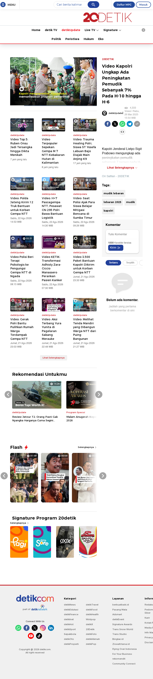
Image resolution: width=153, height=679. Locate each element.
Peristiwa (72, 39)
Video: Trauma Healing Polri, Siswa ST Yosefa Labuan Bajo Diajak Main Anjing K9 (84, 149)
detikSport (70, 629)
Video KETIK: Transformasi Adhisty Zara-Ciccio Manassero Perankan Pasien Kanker (52, 268)
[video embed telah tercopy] (122, 132)
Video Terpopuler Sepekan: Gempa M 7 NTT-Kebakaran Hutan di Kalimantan (53, 151)
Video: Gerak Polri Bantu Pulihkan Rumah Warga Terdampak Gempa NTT (21, 329)
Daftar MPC (124, 4)
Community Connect (123, 663)
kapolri (108, 210)
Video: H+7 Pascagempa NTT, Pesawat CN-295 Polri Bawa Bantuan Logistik (52, 208)
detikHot (69, 624)
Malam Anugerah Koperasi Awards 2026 (89, 418)
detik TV (51, 30)
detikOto (69, 639)
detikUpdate (71, 30)
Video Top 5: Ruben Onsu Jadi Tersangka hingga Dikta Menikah (21, 147)
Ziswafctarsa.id (121, 644)
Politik (56, 39)
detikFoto (91, 634)
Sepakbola (70, 634)
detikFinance (71, 614)
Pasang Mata (119, 609)
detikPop (91, 644)
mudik (130, 202)
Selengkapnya (86, 447)
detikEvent (118, 619)
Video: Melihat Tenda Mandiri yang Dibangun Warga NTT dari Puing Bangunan (84, 329)
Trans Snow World (122, 629)
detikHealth (92, 614)
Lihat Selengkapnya (54, 357)
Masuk (143, 4)
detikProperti (71, 644)
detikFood (91, 609)
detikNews (70, 604)
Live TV (90, 30)
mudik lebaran (114, 193)
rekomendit (118, 658)
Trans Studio (119, 634)
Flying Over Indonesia (124, 649)
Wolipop (91, 619)
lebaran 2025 (112, 202)
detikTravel (92, 604)
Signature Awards (122, 624)
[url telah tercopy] (137, 124)
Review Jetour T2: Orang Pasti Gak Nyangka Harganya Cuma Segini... (35, 418)
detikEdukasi (71, 609)
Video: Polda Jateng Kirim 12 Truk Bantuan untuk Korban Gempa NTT (21, 206)
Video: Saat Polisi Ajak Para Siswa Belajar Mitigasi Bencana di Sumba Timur (84, 208)
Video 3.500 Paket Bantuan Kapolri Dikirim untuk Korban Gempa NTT (84, 264)
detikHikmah (93, 639)
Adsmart (117, 614)
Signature (111, 30)
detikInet (69, 619)
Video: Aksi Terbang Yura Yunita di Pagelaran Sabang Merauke (51, 329)
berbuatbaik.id (120, 604)
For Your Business (122, 654)
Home (36, 30)
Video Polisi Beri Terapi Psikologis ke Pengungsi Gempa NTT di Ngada (21, 266)
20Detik (90, 629)
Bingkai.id (118, 639)
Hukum (89, 39)
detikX (89, 624)
